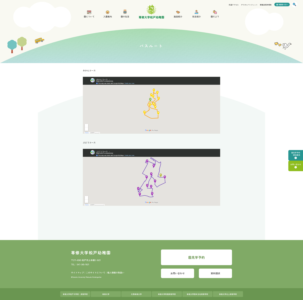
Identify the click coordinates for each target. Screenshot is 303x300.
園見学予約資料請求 (295, 153)
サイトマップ (77, 272)
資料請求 (215, 273)
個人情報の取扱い (115, 272)
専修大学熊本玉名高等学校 (197, 294)
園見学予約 (196, 257)
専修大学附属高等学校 (167, 294)
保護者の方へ (283, 4)
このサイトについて (95, 272)
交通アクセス (234, 5)
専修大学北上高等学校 (228, 294)
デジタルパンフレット (249, 5)
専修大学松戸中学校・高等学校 (75, 294)
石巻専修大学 (136, 294)
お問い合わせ (295, 164)
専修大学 (105, 294)
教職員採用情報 (266, 5)
